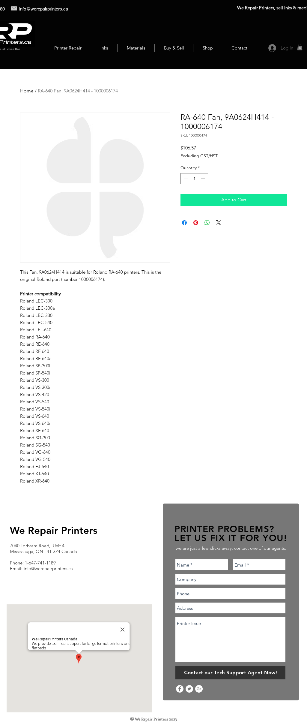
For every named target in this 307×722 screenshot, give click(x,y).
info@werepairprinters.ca (43, 8)
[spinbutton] (194, 178)
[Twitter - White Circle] (189, 689)
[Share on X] (218, 222)
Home (27, 91)
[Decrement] (185, 178)
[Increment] (203, 178)
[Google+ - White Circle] (199, 689)
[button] (300, 47)
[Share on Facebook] (184, 222)
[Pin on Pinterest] (195, 222)
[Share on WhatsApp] (207, 222)
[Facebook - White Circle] (179, 689)
